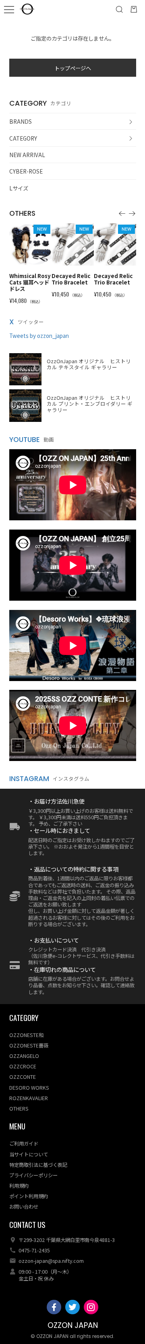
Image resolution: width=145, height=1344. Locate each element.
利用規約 (19, 1185)
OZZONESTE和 (26, 1035)
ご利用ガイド (23, 1143)
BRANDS (20, 121)
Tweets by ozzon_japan (39, 335)
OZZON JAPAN (73, 1325)
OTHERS (19, 1108)
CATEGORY (23, 138)
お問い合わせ (23, 1206)
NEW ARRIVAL (27, 155)
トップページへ (72, 68)
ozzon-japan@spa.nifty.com (51, 1260)
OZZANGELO (24, 1056)
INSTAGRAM (29, 778)
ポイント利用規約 (28, 1196)
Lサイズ (18, 188)
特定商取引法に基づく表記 (38, 1164)
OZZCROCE (22, 1066)
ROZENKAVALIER (28, 1098)
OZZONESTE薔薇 (28, 1045)
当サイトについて (28, 1154)
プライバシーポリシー (33, 1175)
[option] (30, 260)
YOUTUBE (24, 439)
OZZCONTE (22, 1076)
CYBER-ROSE (26, 171)
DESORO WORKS (29, 1087)
